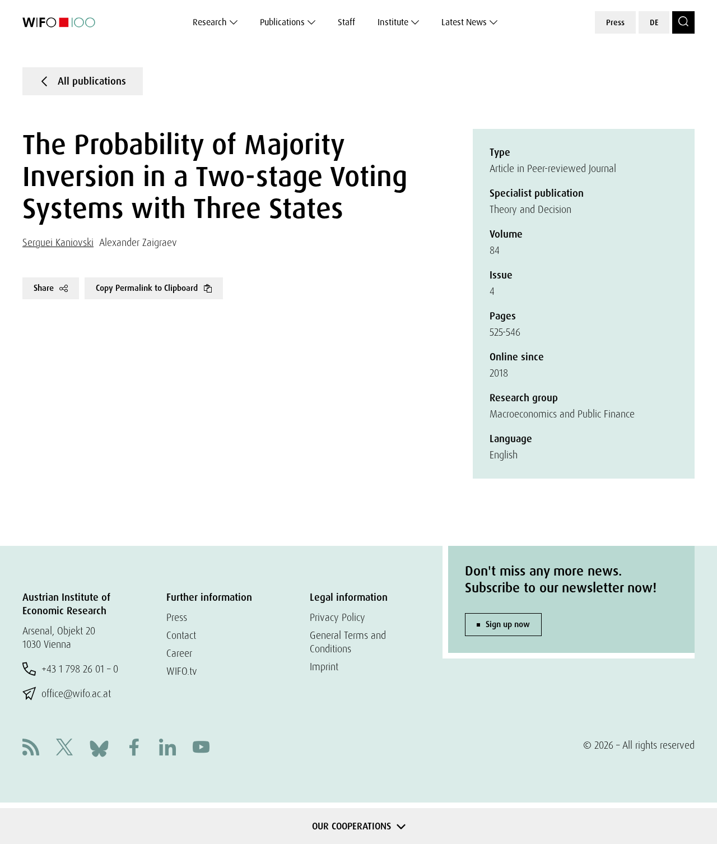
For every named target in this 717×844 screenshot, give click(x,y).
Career (179, 653)
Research (210, 22)
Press (615, 22)
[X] (64, 748)
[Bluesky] (99, 747)
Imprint (324, 666)
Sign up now (508, 624)
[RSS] (30, 748)
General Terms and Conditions (348, 642)
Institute (393, 22)
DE (654, 22)
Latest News (464, 22)
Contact (181, 635)
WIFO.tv (181, 671)
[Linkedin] (167, 748)
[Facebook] (133, 748)
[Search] (683, 22)
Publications (282, 22)
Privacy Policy (337, 617)
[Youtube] (201, 748)
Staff (346, 22)
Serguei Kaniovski (58, 242)
